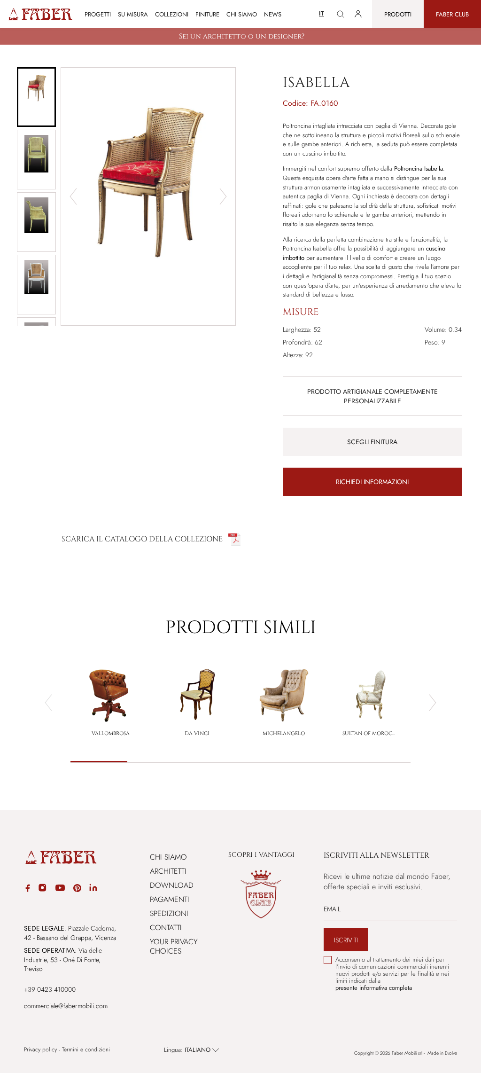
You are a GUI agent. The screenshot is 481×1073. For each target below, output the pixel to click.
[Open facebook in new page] (28, 889)
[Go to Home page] (39, 14)
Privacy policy (40, 1050)
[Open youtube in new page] (60, 889)
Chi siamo (241, 14)
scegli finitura (372, 441)
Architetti (168, 871)
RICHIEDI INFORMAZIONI (372, 481)
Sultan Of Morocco (370, 733)
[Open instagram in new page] (42, 889)
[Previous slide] (48, 703)
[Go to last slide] (73, 196)
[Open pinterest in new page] (77, 889)
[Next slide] (223, 196)
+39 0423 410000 (50, 989)
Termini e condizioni (86, 1050)
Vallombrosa (111, 733)
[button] (36, 97)
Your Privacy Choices (174, 946)
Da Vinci (197, 733)
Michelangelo (284, 733)
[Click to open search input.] (340, 14)
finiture (207, 14)
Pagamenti (169, 899)
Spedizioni (169, 913)
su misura (133, 14)
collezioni (171, 14)
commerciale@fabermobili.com (66, 1005)
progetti (98, 14)
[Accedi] (358, 14)
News (272, 14)
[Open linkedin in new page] (93, 889)
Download (172, 885)
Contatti (166, 927)
